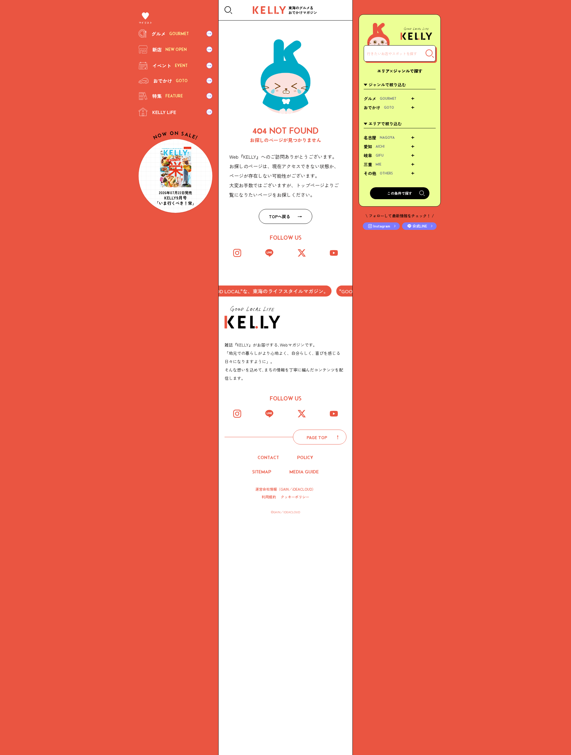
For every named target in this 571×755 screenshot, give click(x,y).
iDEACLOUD (302, 489)
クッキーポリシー (295, 497)
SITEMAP (261, 471)
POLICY (305, 457)
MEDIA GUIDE (304, 471)
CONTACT (268, 457)
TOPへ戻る (279, 216)
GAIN (284, 489)
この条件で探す (399, 193)
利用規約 (269, 497)
